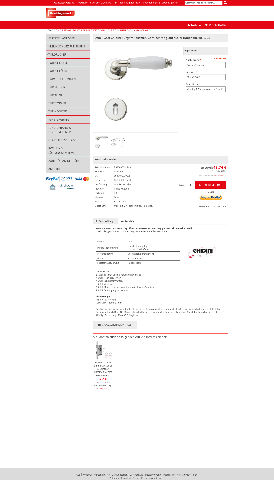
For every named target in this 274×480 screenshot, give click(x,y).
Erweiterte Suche (130, 478)
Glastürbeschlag (61, 140)
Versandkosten (220, 175)
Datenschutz (136, 474)
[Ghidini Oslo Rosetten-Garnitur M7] (118, 142)
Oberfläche (192, 84)
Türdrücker (57, 54)
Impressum (169, 474)
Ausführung (192, 60)
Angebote (55, 169)
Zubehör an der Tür (63, 161)
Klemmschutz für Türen (66, 46)
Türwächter (57, 111)
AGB (78, 474)
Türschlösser (58, 71)
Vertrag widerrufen (187, 474)
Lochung (191, 72)
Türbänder (56, 87)
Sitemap (114, 478)
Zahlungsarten (120, 474)
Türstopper (57, 103)
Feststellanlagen (61, 38)
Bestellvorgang (153, 474)
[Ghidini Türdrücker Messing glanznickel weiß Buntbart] (101, 142)
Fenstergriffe (58, 119)
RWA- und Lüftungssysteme (61, 150)
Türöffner (56, 95)
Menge (182, 185)
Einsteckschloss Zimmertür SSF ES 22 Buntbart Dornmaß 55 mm (103, 367)
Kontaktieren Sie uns (152, 478)
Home (49, 30)
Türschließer (58, 63)
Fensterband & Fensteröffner (59, 130)
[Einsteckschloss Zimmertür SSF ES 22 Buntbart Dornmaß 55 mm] (103, 350)
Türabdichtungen (62, 79)
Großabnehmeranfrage (116, 324)
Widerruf (87, 474)
